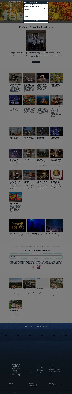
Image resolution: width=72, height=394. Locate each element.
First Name (26, 13)
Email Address (26, 9)
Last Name (26, 16)
